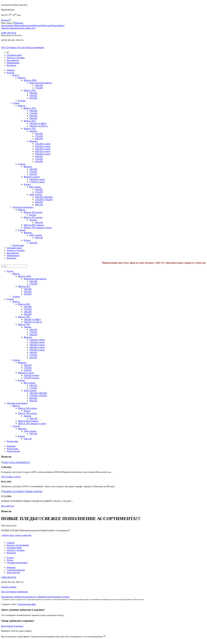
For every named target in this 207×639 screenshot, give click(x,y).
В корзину (19, 626)
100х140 (33, 243)
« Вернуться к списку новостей (16, 535)
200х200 (33, 118)
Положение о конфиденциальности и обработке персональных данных (35, 597)
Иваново (19, 23)
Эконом (33, 131)
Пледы (15, 75)
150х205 (33, 95)
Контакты (11, 65)
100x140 (39, 222)
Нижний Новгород (42, 25)
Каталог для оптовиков (18, 545)
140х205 (39, 133)
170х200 (33, 113)
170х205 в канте (37, 182)
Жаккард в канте (32, 177)
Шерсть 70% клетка (33, 217)
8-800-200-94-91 (8, 33)
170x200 (39, 88)
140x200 (33, 93)
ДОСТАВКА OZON (11, 477)
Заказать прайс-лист (26, 28)
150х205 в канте (42, 146)
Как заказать (13, 60)
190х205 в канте (42, 154)
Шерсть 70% (30, 128)
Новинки (11, 446)
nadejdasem (39, 47)
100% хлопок (35, 194)
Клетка (27, 184)
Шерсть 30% (30, 108)
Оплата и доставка (16, 57)
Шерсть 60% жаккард (34, 225)
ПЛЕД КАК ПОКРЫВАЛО (16, 462)
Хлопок (21, 100)
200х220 (39, 138)
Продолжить (7, 626)
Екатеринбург (8, 25)
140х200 (39, 85)
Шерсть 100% (30, 80)
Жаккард (33, 141)
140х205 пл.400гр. (38, 123)
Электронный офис (26, 604)
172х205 (39, 192)
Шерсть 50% (30, 90)
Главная (10, 70)
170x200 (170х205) (44, 199)
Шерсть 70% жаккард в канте (38, 227)
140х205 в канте (37, 179)
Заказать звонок (8, 28)
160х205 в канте (42, 149)
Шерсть (21, 77)
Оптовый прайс (14, 55)
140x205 (33, 169)
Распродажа (18, 245)
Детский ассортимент (22, 207)
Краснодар (28, 25)
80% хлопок (35, 187)
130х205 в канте (42, 144)
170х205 (39, 136)
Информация (13, 63)
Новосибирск (58, 25)
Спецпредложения (16, 570)
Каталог (11, 72)
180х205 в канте (42, 151)
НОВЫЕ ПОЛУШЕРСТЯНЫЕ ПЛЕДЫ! (22, 491)
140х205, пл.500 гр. (38, 126)
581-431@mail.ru (25, 47)
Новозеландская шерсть (40, 83)
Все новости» (7, 506)
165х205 (33, 98)
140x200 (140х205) (44, 197)
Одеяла (15, 103)
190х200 (33, 116)
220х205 (39, 161)
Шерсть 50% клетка (33, 212)
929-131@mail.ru (9, 47)
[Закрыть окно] (104, 636)
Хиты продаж (13, 451)
